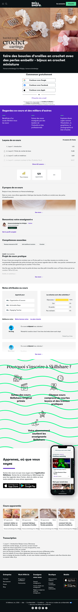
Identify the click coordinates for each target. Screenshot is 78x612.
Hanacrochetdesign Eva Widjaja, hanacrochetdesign (20, 68)
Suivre (30, 223)
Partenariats (21, 583)
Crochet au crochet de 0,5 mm (13, 277)
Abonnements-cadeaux (53, 579)
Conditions (40, 602)
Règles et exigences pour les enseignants (39, 591)
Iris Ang (11, 331)
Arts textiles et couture (28, 244)
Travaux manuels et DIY (11, 244)
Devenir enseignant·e (37, 582)
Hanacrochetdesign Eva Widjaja (20, 223)
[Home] (36, 3)
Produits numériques (52, 583)
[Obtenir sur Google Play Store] (28, 485)
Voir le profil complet (9, 232)
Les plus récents (35, 319)
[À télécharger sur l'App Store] (69, 580)
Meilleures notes (7, 319)
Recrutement (7, 581)
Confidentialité (30, 602)
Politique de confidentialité (32, 103)
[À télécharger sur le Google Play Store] (69, 586)
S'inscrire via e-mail (39, 98)
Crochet (42, 244)
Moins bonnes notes (21, 319)
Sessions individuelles (52, 588)
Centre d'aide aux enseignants (38, 586)
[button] (3, 4)
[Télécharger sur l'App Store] (10, 485)
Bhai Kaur (11, 351)
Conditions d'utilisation (47, 101)
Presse (5, 584)
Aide (23, 602)
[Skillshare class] (11, 513)
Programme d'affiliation (21, 579)
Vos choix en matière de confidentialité (57, 602)
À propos (5, 579)
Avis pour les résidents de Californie (40, 604)
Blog (4, 587)
